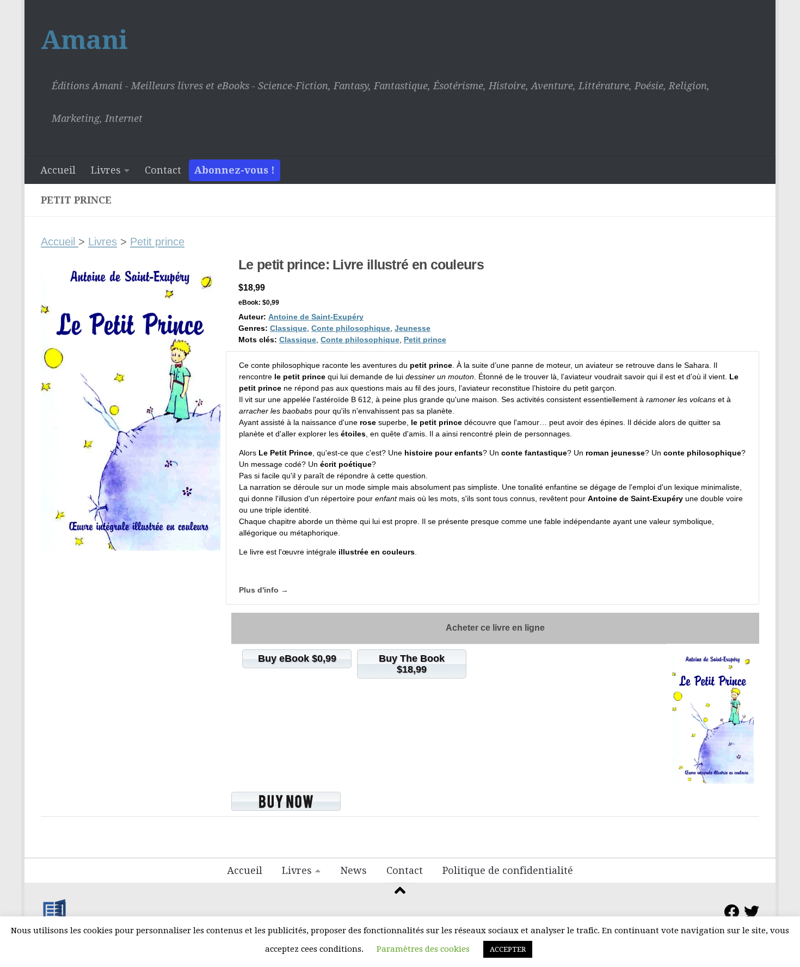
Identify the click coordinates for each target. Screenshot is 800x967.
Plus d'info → (263, 590)
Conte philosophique (350, 328)
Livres (106, 170)
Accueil (58, 170)
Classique (288, 328)
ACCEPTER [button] (508, 949)
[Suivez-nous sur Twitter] (751, 912)
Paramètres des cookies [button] (423, 949)
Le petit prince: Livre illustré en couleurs (361, 264)
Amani (84, 40)
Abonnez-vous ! (234, 170)
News (353, 870)
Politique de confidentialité (507, 870)
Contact (163, 170)
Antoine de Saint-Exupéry (316, 316)
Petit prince (157, 242)
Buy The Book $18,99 (412, 664)
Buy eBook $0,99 (297, 658)
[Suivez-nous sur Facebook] (732, 912)
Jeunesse (412, 328)
